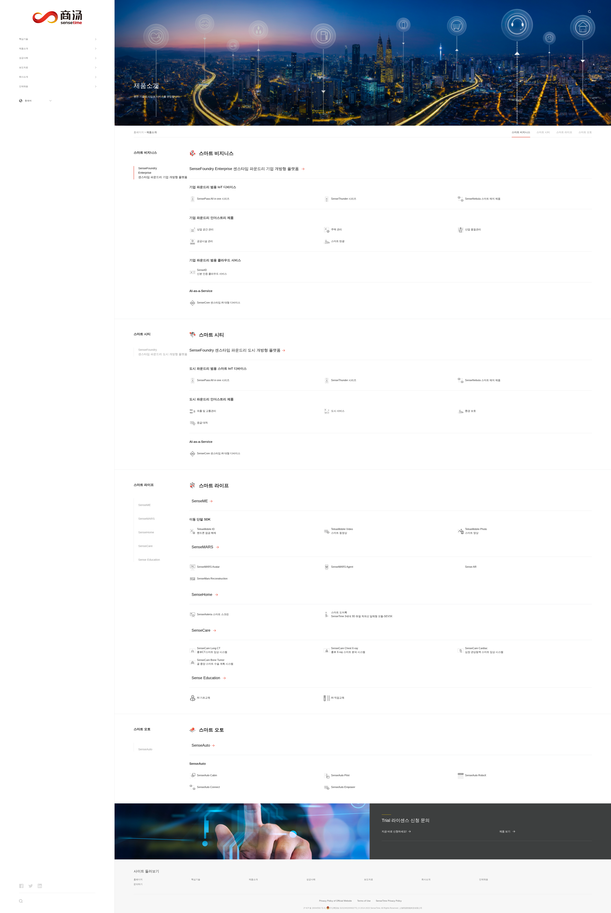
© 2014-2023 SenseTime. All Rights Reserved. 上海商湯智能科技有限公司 (390, 908)
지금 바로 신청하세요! (394, 831)
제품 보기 (505, 831)
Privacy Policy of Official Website (335, 900)
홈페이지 (139, 132)
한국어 (28, 100)
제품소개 (23, 48)
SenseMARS (146, 518)
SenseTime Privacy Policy (389, 900)
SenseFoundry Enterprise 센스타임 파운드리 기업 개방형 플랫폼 (162, 173)
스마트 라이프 (214, 485)
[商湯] (57, 12)
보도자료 (23, 67)
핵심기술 (23, 39)
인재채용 (23, 86)
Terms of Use (364, 900)
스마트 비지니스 (216, 153)
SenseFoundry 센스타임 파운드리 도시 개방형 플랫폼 (162, 352)
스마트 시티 (211, 334)
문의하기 (138, 884)
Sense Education (149, 559)
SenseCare (145, 546)
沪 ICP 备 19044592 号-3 (314, 908)
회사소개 (23, 77)
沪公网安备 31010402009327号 (343, 908)
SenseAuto (145, 749)
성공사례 (23, 58)
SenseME (144, 505)
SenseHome (146, 532)
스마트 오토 (211, 729)
